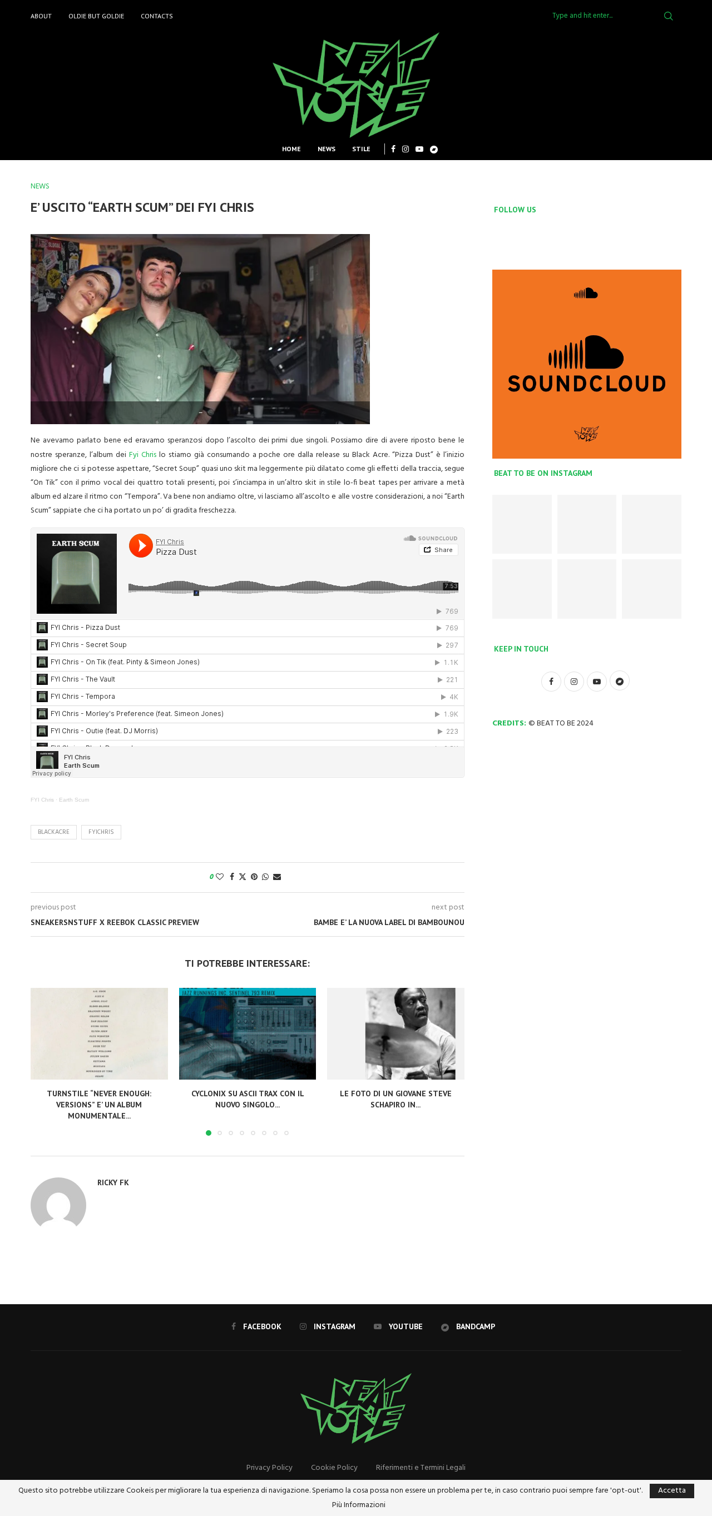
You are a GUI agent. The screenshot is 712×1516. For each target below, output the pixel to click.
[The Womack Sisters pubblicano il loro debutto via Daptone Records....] (651, 589)
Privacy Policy (269, 1468)
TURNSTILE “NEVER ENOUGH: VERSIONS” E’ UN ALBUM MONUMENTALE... (99, 1105)
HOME (291, 149)
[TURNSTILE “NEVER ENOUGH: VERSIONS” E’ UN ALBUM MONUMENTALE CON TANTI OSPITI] (99, 1033)
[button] (45, 1061)
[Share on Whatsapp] (265, 877)
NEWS (326, 149)
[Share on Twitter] (242, 877)
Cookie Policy (334, 1468)
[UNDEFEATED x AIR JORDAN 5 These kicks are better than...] (651, 524)
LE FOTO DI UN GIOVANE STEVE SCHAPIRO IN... (396, 1099)
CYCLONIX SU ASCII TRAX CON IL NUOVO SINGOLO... (247, 1099)
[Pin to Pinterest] (254, 877)
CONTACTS (157, 16)
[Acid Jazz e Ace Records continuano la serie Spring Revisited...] (522, 589)
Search (668, 16)
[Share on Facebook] (232, 877)
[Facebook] (393, 149)
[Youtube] (419, 149)
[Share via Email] (277, 877)
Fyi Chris (142, 455)
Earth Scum (74, 800)
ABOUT (41, 16)
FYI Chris (42, 800)
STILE (361, 149)
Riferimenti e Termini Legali (421, 1468)
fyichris (101, 832)
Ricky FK (113, 1182)
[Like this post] (220, 877)
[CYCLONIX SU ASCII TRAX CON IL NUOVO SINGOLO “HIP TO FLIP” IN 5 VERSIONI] (248, 1033)
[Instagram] (405, 149)
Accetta (672, 1490)
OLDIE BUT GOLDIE (96, 16)
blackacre (54, 832)
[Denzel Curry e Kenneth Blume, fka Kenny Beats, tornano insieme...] (587, 589)
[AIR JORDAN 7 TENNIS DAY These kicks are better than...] (522, 524)
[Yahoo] (433, 149)
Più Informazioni (358, 1505)
